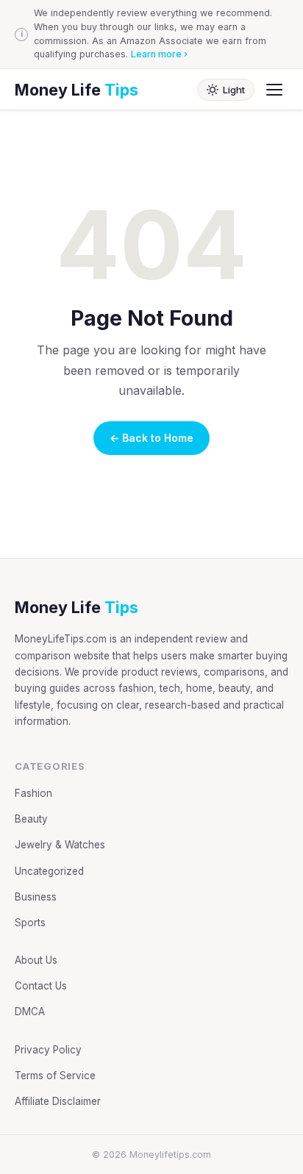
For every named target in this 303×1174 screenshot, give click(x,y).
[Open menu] (274, 90)
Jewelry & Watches (60, 845)
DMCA (30, 1011)
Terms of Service (55, 1075)
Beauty (31, 819)
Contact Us (41, 986)
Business (36, 897)
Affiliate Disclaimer (58, 1101)
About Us (36, 960)
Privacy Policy (48, 1050)
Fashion (33, 793)
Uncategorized (49, 871)
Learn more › (159, 54)
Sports (30, 922)
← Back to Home (151, 438)
